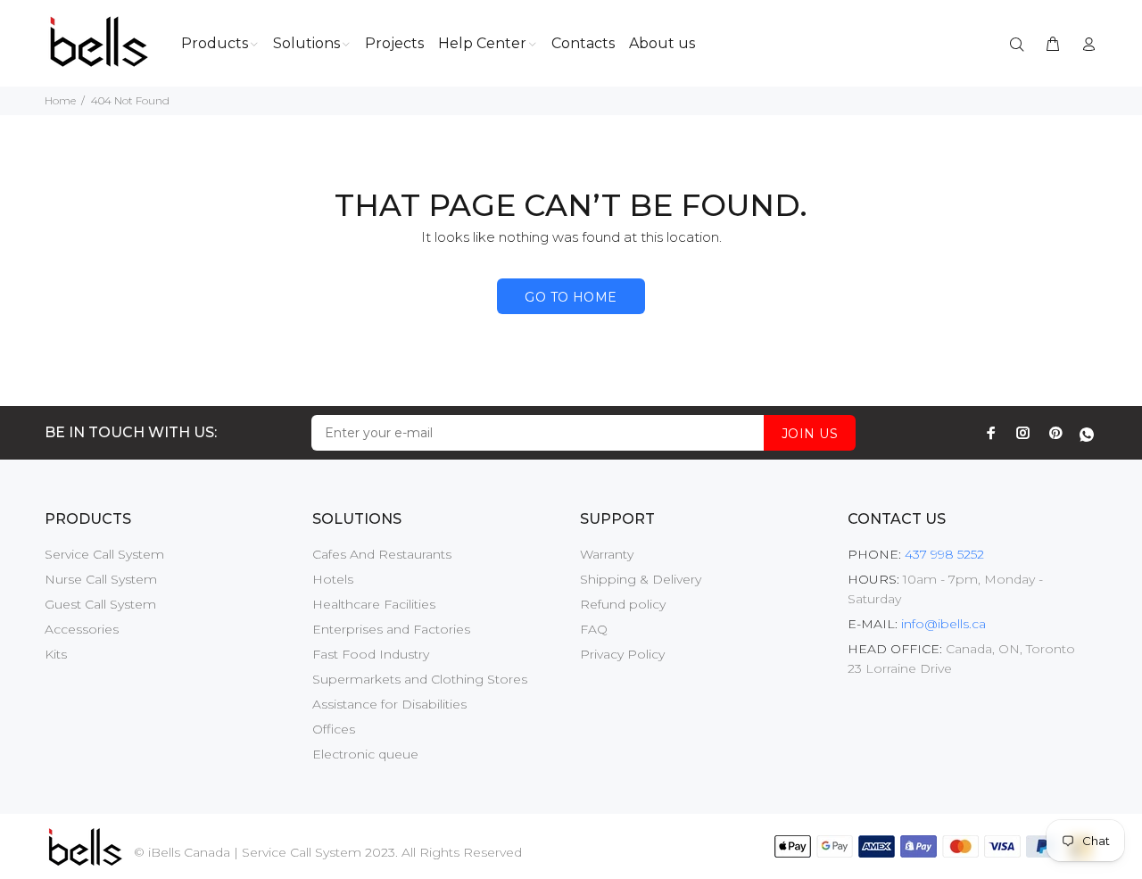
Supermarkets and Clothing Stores (419, 679)
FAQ (594, 629)
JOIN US (810, 434)
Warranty (606, 554)
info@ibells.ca (943, 624)
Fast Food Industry (370, 654)
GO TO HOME (571, 297)
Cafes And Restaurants (381, 554)
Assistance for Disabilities (389, 704)
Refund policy (623, 604)
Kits (56, 654)
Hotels (332, 579)
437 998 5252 (942, 554)
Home (60, 100)
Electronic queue (365, 754)
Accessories (82, 629)
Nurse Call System (101, 579)
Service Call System (104, 554)
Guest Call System (100, 604)
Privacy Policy (622, 654)
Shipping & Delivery (640, 579)
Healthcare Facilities (373, 604)
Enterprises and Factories (391, 629)
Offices (333, 729)
